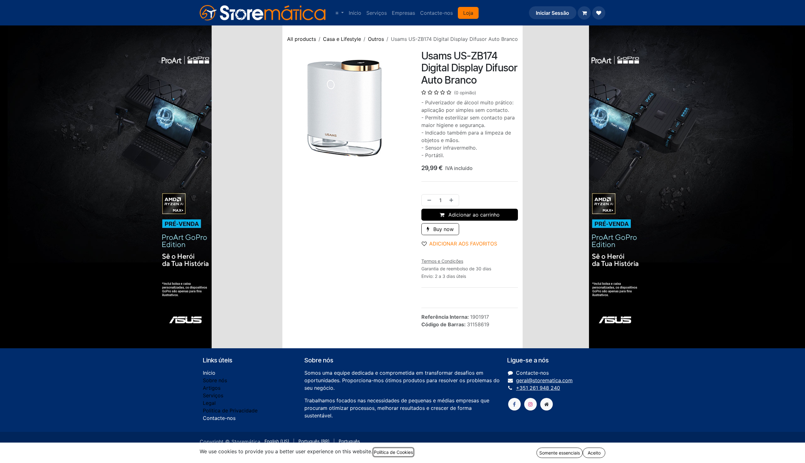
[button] (461, 244)
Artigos (211, 388)
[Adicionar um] (452, 200)
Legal (209, 403)
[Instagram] (530, 404)
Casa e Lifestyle (342, 39)
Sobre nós (215, 380)
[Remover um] (428, 200)
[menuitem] (339, 13)
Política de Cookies (393, 452)
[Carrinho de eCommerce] (584, 12)
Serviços (213, 395)
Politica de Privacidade (230, 410)
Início (209, 373)
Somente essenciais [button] (559, 452)
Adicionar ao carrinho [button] (473, 215)
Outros (376, 39)
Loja (468, 13)
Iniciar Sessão (552, 13)
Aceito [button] (594, 452)
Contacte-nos (219, 418)
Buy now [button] (443, 229)
